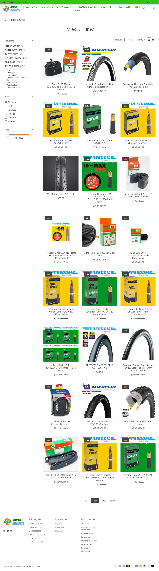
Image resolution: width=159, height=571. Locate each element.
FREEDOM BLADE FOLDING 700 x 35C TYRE (99, 366)
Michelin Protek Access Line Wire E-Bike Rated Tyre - (99, 85)
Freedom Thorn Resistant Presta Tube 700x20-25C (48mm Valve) (61, 312)
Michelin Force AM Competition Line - (61, 422)
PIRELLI (11, 121)
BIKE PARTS (10, 62)
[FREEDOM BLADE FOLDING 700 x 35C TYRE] (99, 344)
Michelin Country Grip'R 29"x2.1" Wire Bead (99, 422)
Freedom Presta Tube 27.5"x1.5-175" (61, 142)
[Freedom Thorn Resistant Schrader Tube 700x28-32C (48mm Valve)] (99, 288)
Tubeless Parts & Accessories (18, 77)
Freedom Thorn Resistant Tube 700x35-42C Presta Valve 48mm (99, 477)
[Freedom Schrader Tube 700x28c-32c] (99, 119)
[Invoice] (148, 566)
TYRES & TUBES (13, 66)
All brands (13, 102)
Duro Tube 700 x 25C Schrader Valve (99, 254)
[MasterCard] (128, 566)
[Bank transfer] (115, 566)
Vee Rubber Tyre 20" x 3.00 (60, 193)
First (95, 500)
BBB (10, 105)
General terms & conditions (88, 528)
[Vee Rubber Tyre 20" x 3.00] (61, 173)
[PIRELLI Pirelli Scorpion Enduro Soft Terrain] (138, 400)
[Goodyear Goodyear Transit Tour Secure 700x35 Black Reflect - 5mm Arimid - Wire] (138, 344)
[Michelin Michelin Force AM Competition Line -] (61, 400)
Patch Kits (10, 75)
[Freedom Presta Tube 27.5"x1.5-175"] (61, 119)
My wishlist (59, 531)
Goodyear (12, 109)
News (137, 7)
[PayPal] (140, 566)
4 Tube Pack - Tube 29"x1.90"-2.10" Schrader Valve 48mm (60, 368)
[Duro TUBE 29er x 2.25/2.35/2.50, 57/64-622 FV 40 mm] (61, 63)
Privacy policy (86, 537)
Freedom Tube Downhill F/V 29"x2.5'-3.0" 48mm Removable (138, 312)
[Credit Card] (123, 566)
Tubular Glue (11, 87)
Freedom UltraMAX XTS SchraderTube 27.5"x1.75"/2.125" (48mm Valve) (99, 197)
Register (58, 523)
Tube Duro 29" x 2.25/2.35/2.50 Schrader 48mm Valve (138, 255)
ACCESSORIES (11, 54)
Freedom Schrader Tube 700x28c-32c (99, 142)
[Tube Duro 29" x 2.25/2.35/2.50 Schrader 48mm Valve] (138, 232)
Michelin (12, 117)
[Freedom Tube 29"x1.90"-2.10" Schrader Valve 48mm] (138, 454)
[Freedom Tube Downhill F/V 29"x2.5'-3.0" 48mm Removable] (138, 288)
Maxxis (11, 113)
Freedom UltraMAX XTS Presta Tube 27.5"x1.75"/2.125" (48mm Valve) (60, 255)
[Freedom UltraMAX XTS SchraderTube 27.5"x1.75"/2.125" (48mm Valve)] (99, 173)
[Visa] (132, 566)
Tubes (9, 72)
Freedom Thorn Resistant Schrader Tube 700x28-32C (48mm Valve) (99, 312)
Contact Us (86, 551)
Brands (77, 10)
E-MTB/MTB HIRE (50, 7)
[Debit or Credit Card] (152, 566)
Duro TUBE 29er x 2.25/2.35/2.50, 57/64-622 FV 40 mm (61, 87)
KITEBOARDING (12, 46)
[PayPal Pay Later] (144, 566)
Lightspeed (37, 566)
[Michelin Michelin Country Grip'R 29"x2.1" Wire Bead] (99, 400)
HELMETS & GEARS (14, 58)
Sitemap (84, 548)
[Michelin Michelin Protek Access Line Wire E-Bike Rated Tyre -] (99, 63)
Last (103, 500)
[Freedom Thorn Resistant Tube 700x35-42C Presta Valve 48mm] (99, 454)
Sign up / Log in (150, 2)
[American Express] (136, 566)
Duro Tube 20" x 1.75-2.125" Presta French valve (138, 195)
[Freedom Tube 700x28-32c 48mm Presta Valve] (138, 119)
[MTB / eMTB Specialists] (12, 8)
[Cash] (119, 566)
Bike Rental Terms (88, 533)
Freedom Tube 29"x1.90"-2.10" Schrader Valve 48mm (138, 476)
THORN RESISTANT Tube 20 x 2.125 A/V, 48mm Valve (61, 476)
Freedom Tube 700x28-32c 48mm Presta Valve (137, 142)
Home (6, 20)
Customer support (89, 544)
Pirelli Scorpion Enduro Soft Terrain (138, 422)
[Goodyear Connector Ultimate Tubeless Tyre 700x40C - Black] (138, 63)
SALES (86, 10)
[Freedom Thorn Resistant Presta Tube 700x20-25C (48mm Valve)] (61, 288)
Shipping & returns (89, 540)
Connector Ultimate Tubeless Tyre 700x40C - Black (138, 85)
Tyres (8, 70)
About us (85, 523)
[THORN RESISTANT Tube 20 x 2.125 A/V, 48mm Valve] (61, 454)
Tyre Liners (11, 82)
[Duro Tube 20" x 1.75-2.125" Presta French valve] (138, 173)
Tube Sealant (11, 85)
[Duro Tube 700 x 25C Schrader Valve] (99, 232)
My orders (59, 527)
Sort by (130, 39)
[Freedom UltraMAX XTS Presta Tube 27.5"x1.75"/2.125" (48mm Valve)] (61, 232)
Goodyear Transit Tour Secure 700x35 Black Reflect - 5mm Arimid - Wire (138, 368)
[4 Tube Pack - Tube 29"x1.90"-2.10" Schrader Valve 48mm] (61, 344)
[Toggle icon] (144, 9)
